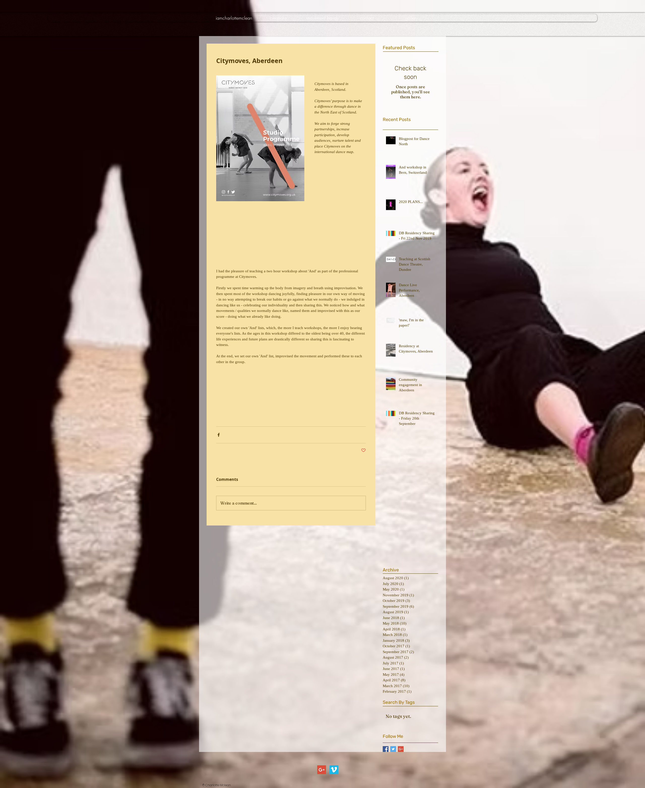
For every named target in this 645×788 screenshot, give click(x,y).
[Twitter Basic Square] (393, 749)
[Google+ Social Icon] (321, 769)
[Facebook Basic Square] (386, 749)
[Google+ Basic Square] (401, 749)
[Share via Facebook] (218, 434)
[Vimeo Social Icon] (334, 769)
